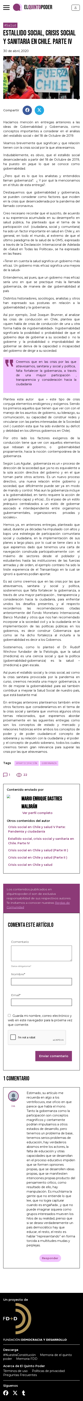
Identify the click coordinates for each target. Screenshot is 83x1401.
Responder (50, 1258)
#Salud (10, 25)
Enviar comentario (53, 1056)
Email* (15, 995)
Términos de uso (15, 1371)
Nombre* (18, 974)
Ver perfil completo (37, 813)
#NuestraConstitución (19, 1355)
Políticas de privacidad (48, 1371)
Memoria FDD (26, 1359)
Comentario (20, 942)
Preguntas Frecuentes (20, 1375)
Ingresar (76, 8)
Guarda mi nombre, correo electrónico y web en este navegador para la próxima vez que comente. (40, 1020)
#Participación (26, 763)
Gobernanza (49, 763)
